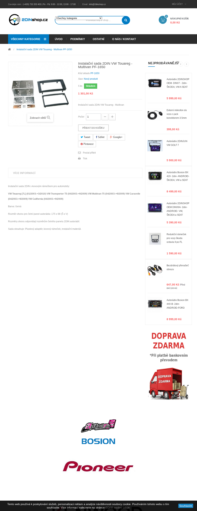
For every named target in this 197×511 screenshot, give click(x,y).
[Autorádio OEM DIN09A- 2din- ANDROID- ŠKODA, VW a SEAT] (155, 207)
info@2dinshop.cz (97, 4)
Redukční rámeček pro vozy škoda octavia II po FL (176, 238)
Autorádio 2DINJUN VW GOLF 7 (177, 143)
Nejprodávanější (163, 63)
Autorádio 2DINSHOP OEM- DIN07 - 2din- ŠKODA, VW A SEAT (178, 83)
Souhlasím (185, 505)
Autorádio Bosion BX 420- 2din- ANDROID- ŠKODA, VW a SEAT (178, 176)
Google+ (117, 137)
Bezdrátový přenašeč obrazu (178, 267)
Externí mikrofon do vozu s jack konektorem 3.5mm (177, 114)
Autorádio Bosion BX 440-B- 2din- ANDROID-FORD (177, 304)
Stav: (80, 79)
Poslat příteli (89, 152)
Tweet (86, 137)
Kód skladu (84, 73)
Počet (81, 116)
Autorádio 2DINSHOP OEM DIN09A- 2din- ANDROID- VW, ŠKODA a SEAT (178, 207)
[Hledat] (126, 20)
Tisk (85, 158)
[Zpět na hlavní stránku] (9, 49)
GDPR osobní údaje (117, 507)
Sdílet (100, 137)
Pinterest (88, 144)
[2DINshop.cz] (28, 19)
